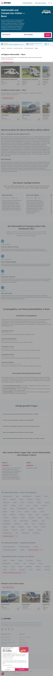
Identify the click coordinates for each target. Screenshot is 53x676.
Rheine (46, 496)
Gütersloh (30, 502)
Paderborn (29, 499)
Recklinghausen (6, 523)
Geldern (5, 511)
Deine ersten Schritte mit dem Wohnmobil (8, 643)
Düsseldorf (12, 499)
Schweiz (40, 563)
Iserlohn (27, 511)
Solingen (36, 505)
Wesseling (21, 526)
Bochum (5, 505)
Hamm (4, 508)
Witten (4, 499)
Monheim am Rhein (7, 496)
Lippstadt (31, 530)
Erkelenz (43, 526)
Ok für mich (21, 669)
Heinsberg (5, 530)
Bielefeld (5, 526)
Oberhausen (17, 523)
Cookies (31, 671)
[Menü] (49, 2)
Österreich (47, 566)
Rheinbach (22, 514)
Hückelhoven (42, 523)
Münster (38, 499)
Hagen (12, 511)
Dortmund (14, 530)
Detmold (22, 549)
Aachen (23, 517)
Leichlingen (34, 520)
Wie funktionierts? (5, 637)
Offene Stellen (13, 671)
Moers (28, 526)
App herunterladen (27, 3)
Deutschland (22, 569)
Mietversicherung (23, 642)
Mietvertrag (22, 640)
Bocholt (21, 499)
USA (25, 563)
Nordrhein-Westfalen (33, 549)
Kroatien (39, 560)
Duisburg (47, 502)
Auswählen (8, 669)
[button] (2, 673)
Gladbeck (15, 517)
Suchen (48, 35)
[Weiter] (18, 72)
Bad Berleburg (25, 533)
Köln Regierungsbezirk (8, 536)
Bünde (4, 514)
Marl (15, 520)
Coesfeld (39, 502)
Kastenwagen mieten (8, 587)
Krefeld (22, 502)
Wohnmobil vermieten (40, 3)
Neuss (28, 505)
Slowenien (38, 566)
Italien (4, 569)
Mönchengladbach (27, 496)
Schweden (32, 563)
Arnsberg (36, 546)
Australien (12, 569)
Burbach (40, 517)
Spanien (13, 560)
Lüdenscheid (6, 502)
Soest (17, 496)
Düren (21, 505)
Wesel (11, 508)
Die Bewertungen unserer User (8, 646)
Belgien (20, 560)
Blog (2, 671)
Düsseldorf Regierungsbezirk (9, 549)
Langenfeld (45, 514)
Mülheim (39, 530)
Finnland (5, 566)
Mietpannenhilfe (23, 645)
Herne (35, 526)
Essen (33, 523)
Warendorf (12, 514)
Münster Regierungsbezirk (9, 546)
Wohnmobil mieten (7, 62)
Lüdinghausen (6, 520)
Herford (22, 530)
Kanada (5, 560)
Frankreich (16, 563)
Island (12, 566)
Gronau (42, 511)
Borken (34, 511)
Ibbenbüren (40, 508)
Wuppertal (38, 496)
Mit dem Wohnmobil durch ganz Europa (12, 572)
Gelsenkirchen (36, 533)
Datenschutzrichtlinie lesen (7, 665)
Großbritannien (6, 563)
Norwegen (47, 569)
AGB (19, 671)
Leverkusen (5, 517)
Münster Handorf (24, 520)
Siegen (12, 526)
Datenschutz (24, 671)
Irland (30, 569)
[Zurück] (2, 72)
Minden (14, 502)
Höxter (47, 517)
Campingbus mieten (8, 98)
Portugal (38, 569)
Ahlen (37, 514)
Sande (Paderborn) (7, 533)
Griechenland (29, 560)
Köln (17, 533)
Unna (19, 511)
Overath (32, 508)
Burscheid (31, 517)
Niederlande (29, 566)
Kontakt (6, 671)
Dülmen (26, 523)
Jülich (43, 520)
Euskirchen (44, 505)
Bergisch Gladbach (21, 508)
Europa (20, 566)
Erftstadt (13, 505)
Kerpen (30, 514)
